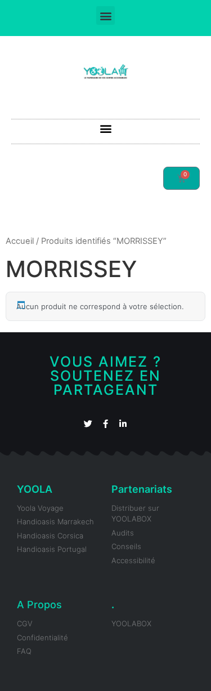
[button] (105, 15)
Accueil (20, 241)
